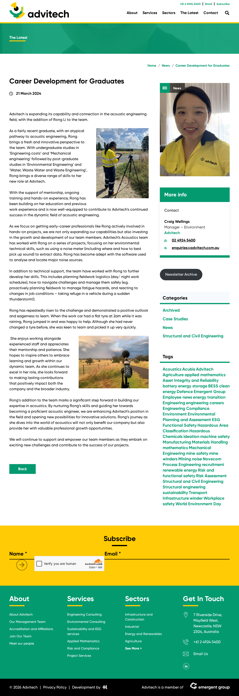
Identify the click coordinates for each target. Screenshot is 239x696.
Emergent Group (209, 391)
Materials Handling (210, 442)
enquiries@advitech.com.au (195, 247)
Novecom (212, 459)
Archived (171, 310)
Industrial (132, 626)
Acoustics (172, 369)
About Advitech (21, 614)
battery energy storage (185, 386)
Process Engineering (182, 464)
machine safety (215, 436)
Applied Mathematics (83, 641)
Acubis (188, 369)
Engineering (174, 402)
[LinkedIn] (186, 666)
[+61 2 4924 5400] (188, 642)
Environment (175, 414)
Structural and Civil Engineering (193, 336)
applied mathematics (205, 374)
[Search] (227, 13)
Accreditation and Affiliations (31, 629)
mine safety (197, 453)
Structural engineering (184, 487)
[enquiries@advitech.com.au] (188, 654)
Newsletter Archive (181, 274)
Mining (184, 459)
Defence (185, 391)
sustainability (175, 492)
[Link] (39, 10)
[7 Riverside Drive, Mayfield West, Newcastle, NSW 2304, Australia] (188, 615)
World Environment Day (198, 503)
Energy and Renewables (143, 634)
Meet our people (21, 643)
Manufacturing (177, 442)
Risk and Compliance (83, 648)
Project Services (79, 655)
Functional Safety (180, 425)
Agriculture (173, 374)
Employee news (177, 397)
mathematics (175, 447)
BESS (213, 386)
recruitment (213, 464)
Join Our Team (20, 636)
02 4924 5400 (183, 240)
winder (196, 498)
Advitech (204, 369)
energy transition (209, 397)
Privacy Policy (55, 687)
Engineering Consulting (84, 614)
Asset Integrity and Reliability (190, 380)
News (177, 88)
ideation (191, 436)
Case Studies (175, 318)
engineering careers (205, 402)
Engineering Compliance (186, 408)
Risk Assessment (211, 475)
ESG (216, 419)
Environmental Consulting (86, 622)
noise (197, 459)
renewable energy (180, 470)
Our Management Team (27, 622)
